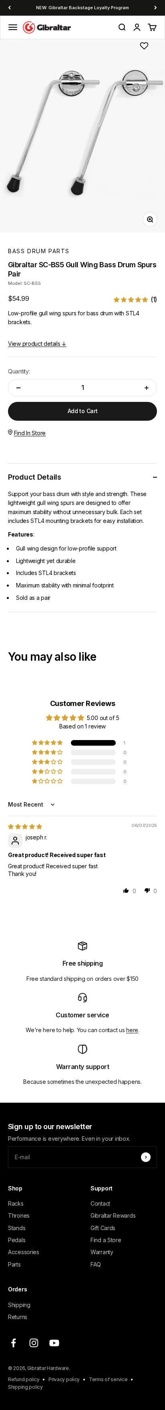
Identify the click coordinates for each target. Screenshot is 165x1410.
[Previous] (9, 8)
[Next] (155, 8)
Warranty (102, 1252)
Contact (100, 1203)
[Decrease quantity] (18, 387)
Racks (16, 1203)
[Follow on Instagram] (33, 1342)
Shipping (19, 1304)
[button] (135, 299)
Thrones (19, 1215)
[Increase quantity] (147, 387)
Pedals (16, 1240)
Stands (16, 1227)
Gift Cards (103, 1227)
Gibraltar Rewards (113, 1215)
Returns (17, 1316)
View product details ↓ (37, 343)
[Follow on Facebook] (13, 1342)
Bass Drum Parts (39, 251)
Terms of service (108, 1379)
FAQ (96, 1264)
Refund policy (23, 1379)
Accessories (23, 1252)
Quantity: (19, 371)
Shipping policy (25, 1387)
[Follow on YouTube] (54, 1342)
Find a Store (106, 1240)
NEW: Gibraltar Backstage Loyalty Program (82, 7)
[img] (25, 826)
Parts (14, 1264)
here (132, 1030)
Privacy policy (64, 1379)
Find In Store (30, 433)
